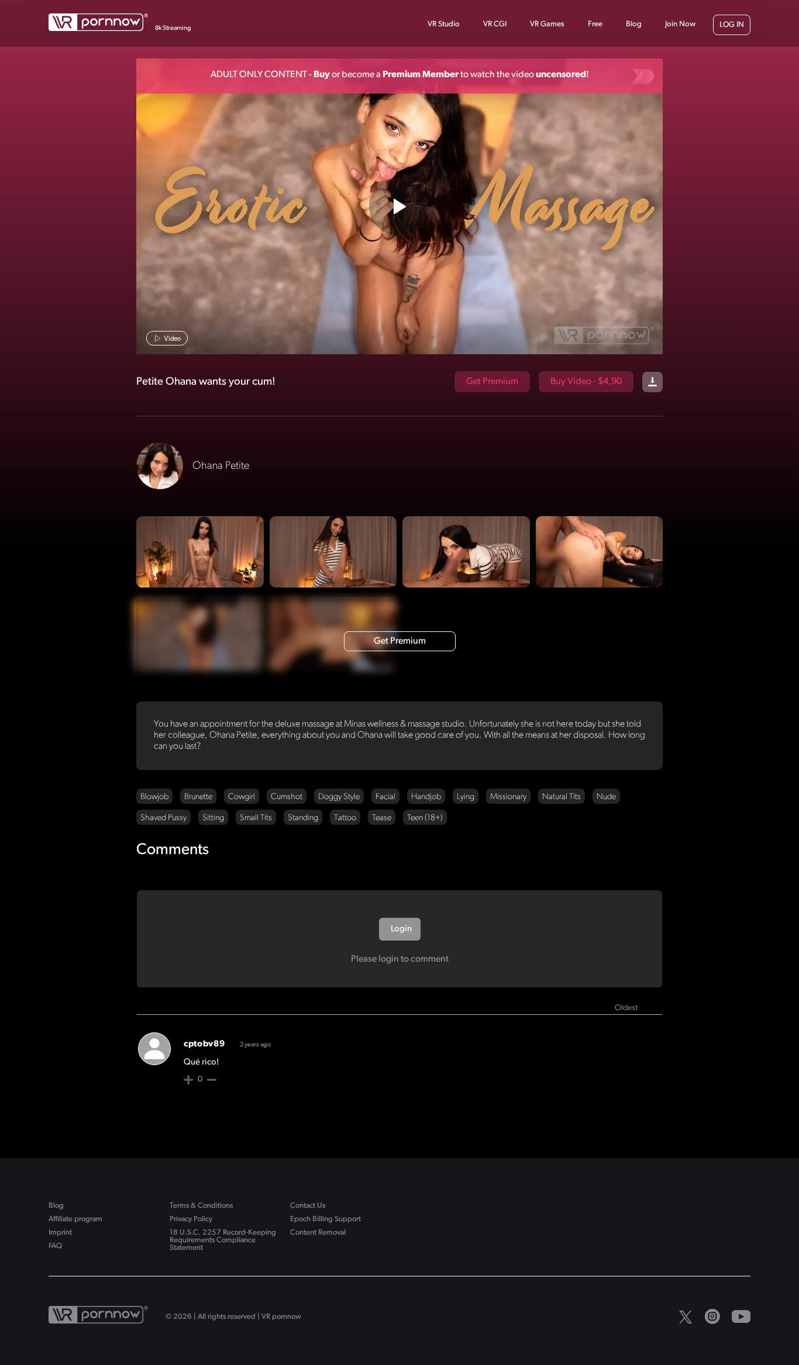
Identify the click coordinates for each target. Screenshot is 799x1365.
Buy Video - (586, 381)
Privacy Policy (191, 1219)
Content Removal (318, 1232)
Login (400, 929)
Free (595, 24)
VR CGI (495, 24)
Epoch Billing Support (325, 1219)
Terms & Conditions (201, 1206)
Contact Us (307, 1206)
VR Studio (444, 24)
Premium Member (421, 75)
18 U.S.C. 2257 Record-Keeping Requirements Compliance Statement (223, 1240)
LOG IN (731, 25)
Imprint (60, 1232)
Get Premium (492, 381)
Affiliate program (75, 1219)
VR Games (547, 24)
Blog (634, 24)
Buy (322, 75)
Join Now (680, 24)
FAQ (55, 1246)
